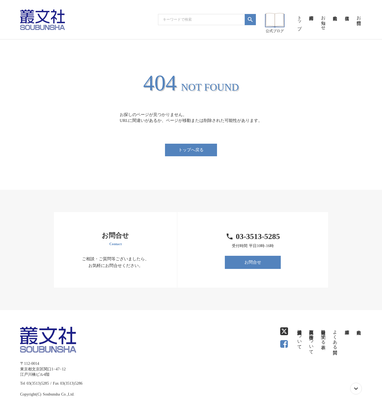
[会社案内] (335, 11)
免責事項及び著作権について (311, 339)
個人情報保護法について (299, 337)
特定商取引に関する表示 (323, 334)
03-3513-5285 (258, 236)
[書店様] (347, 11)
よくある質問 (335, 337)
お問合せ (252, 262)
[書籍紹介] (311, 11)
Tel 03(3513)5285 (34, 383)
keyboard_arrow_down (356, 388)
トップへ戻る (191, 150)
